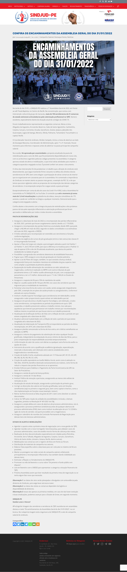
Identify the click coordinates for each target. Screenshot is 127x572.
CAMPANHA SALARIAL (44, 6)
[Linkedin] (22, 524)
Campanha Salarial (47, 37)
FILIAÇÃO (64, 6)
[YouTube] (111, 2)
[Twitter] (18, 524)
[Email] (34, 524)
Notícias (70, 37)
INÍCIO (10, 6)
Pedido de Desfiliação (105, 6)
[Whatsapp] (30, 524)
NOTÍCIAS (30, 6)
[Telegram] (109, 2)
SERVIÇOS (55, 6)
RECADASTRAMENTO (76, 6)
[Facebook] (14, 524)
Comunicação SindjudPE (23, 37)
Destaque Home (60, 37)
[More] (38, 524)
